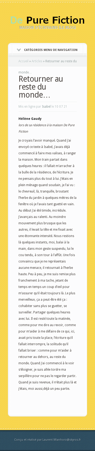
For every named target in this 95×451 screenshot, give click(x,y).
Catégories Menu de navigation (51, 50)
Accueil (23, 61)
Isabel (46, 106)
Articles (37, 61)
